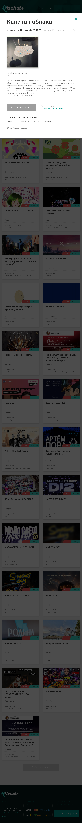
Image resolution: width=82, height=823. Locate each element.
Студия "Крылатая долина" (56, 30)
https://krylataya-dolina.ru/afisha (53, 108)
